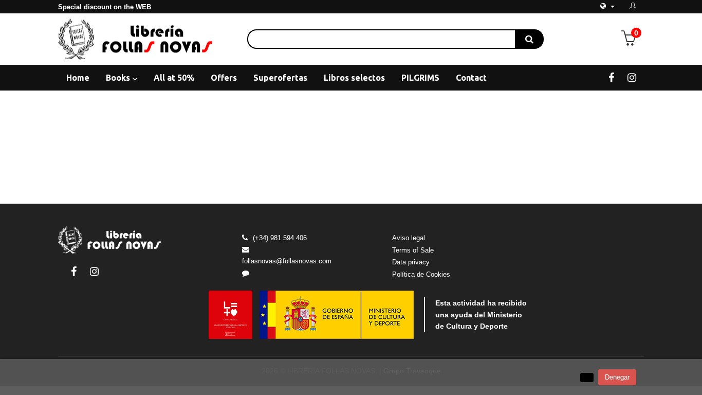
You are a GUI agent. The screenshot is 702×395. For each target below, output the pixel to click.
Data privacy (411, 262)
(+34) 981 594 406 (280, 238)
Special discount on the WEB (104, 7)
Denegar (617, 377)
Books (119, 77)
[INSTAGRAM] (631, 77)
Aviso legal (408, 238)
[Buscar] (529, 39)
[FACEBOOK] (611, 77)
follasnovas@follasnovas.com (286, 261)
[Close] (587, 377)
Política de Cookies (421, 274)
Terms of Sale (413, 250)
